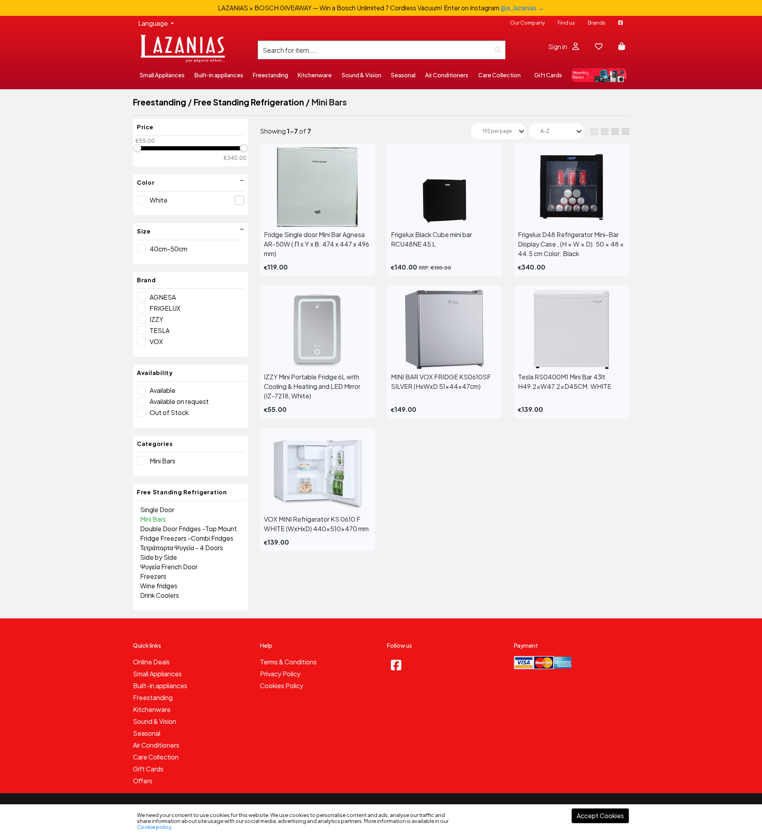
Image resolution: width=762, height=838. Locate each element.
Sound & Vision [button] (361, 74)
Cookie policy (154, 827)
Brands (597, 22)
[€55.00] (137, 148)
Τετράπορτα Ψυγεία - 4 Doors (181, 547)
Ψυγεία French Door (169, 566)
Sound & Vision (154, 721)
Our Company (527, 22)
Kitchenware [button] (315, 74)
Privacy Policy (280, 674)
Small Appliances (157, 674)
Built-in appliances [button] (218, 74)
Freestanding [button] (270, 74)
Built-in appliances (160, 685)
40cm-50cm (168, 249)
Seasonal (146, 733)
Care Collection (156, 757)
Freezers (153, 576)
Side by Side (158, 557)
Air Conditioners (156, 745)
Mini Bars (162, 461)
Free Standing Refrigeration (249, 102)
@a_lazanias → (522, 8)
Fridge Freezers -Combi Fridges (186, 538)
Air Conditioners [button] (446, 74)
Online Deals (151, 662)
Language (153, 23)
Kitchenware (152, 709)
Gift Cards (548, 74)
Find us (566, 22)
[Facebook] (396, 664)
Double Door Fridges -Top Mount (188, 528)
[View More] (317, 187)
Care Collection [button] (499, 74)
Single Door (157, 509)
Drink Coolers (159, 595)
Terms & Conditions (288, 662)
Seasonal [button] (403, 74)
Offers (142, 781)
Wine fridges (158, 586)
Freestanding (159, 102)
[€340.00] (243, 148)
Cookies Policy (281, 685)
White (158, 200)
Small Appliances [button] (162, 74)
